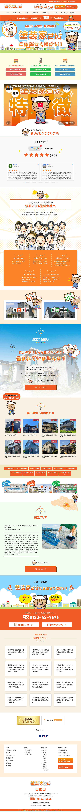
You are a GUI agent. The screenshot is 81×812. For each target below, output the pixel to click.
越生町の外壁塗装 (28, 472)
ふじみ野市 (46, 770)
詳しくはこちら (40, 387)
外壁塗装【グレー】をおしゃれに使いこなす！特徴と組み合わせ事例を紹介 (64, 685)
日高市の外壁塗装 (46, 469)
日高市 (44, 756)
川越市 (44, 754)
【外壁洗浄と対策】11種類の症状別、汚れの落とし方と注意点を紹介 (64, 700)
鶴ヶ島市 (45, 752)
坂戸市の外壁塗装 (10, 469)
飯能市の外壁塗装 (52, 472)
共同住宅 (28, 752)
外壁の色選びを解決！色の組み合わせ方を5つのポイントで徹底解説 (16, 700)
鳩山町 (44, 758)
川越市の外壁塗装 (34, 469)
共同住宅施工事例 (41, 74)
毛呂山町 (45, 762)
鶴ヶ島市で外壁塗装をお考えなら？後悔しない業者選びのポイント (16, 652)
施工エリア (44, 748)
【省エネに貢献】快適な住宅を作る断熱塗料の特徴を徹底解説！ (64, 652)
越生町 (44, 764)
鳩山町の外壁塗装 (58, 469)
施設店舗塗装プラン (65, 70)
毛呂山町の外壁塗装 (16, 472)
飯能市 (44, 768)
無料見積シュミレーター (26, 625)
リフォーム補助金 (63, 753)
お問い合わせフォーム (58, 625)
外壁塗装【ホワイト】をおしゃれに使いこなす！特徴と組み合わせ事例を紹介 (16, 685)
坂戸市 (44, 750)
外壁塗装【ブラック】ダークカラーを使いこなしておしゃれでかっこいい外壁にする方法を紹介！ (64, 668)
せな (48, 165)
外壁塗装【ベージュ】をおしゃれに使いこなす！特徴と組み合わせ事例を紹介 (40, 685)
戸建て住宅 (28, 750)
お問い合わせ (72, 7)
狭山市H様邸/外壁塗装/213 (30, 435)
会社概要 (8, 763)
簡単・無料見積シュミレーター (64, 760)
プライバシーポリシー (64, 755)
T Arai (14, 165)
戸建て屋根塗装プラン (16, 74)
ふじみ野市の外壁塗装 (65, 473)
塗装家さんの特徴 (11, 750)
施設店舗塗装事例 (65, 74)
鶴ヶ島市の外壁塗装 (22, 469)
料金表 (8, 753)
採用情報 (8, 765)
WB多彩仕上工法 (62, 748)
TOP (7, 748)
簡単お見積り (60, 7)
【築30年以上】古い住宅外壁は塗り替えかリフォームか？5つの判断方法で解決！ (40, 652)
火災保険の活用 (62, 750)
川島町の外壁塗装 (70, 469)
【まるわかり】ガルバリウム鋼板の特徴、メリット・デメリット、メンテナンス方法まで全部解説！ (40, 668)
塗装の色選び (9, 760)
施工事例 (26, 748)
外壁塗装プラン (10, 755)
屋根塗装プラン (10, 758)
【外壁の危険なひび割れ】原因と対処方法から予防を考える (40, 700)
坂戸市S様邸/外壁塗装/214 (11, 435)
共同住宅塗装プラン (40, 70)
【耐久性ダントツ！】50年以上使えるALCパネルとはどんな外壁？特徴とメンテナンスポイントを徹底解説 (16, 668)
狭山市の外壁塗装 (40, 472)
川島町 (44, 760)
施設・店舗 (28, 754)
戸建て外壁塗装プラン (16, 70)
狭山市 (44, 766)
